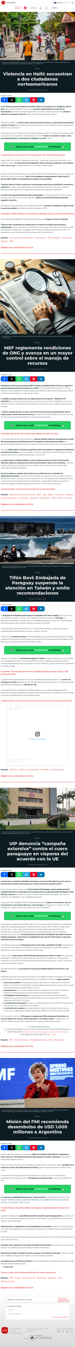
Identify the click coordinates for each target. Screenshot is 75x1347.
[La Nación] (8, 2)
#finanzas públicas (8, 1281)
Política (37, 572)
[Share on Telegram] (26, 99)
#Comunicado (59, 1040)
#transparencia (44, 498)
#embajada (45, 770)
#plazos (51, 495)
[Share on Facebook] (4, 99)
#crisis (60, 1278)
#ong (44, 495)
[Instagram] (67, 1331)
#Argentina (52, 1278)
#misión (18, 1278)
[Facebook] (58, 1331)
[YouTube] (71, 1331)
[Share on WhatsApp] (19, 99)
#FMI (11, 1278)
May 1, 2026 (52, 1034)
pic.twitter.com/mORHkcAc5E (57, 1032)
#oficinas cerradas (57, 770)
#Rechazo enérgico (22, 1040)
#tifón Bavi (13, 770)
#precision (34, 498)
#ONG (11, 241)
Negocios (37, 342)
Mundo (37, 68)
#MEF (39, 495)
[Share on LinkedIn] (41, 99)
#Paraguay (42, 1032)
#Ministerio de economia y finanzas (22, 495)
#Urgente (4, 241)
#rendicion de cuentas (9, 498)
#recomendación (33, 770)
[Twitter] (62, 1331)
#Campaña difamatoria (38, 1040)
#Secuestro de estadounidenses (21, 238)
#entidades (69, 495)
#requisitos (59, 495)
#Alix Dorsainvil (40, 238)
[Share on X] (11, 99)
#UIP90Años (25, 1032)
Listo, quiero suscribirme (60, 1317)
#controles (69, 498)
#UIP (11, 1040)
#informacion (23, 498)
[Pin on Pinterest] (33, 99)
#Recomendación (53, 238)
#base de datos (57, 498)
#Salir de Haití (67, 238)
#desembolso (41, 1278)
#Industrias (34, 1032)
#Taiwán (22, 770)
